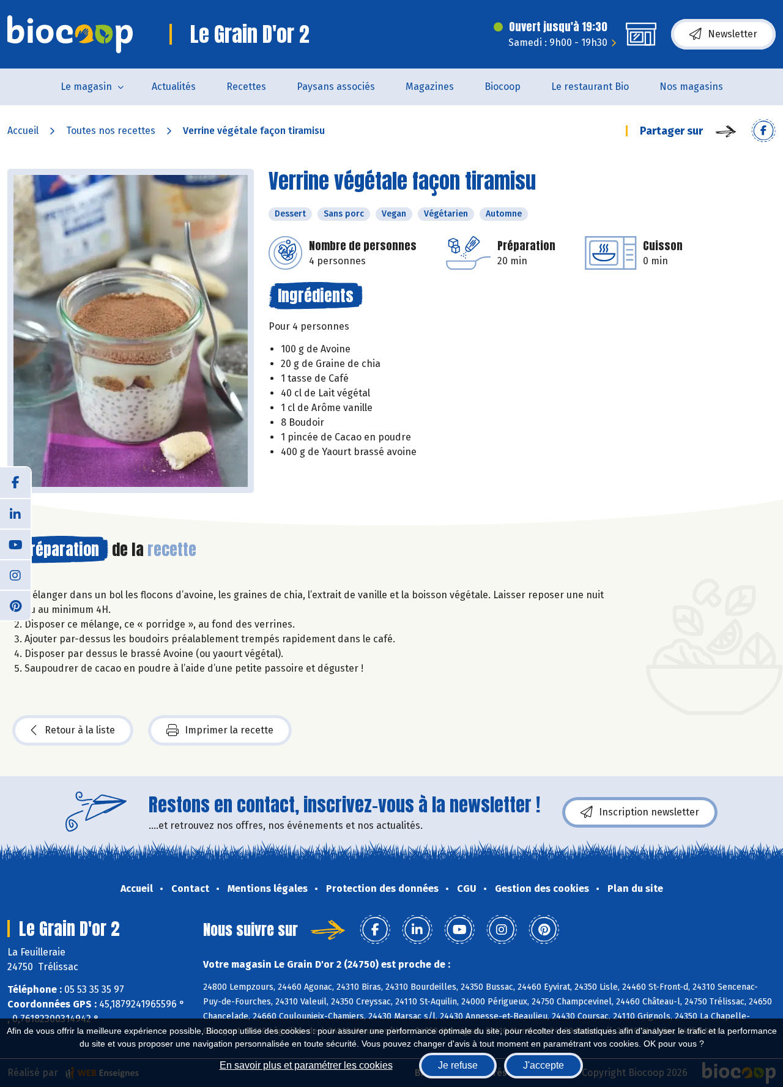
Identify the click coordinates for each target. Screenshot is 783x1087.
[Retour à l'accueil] (70, 34)
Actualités (174, 86)
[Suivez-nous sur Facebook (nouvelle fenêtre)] (15, 482)
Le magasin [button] (86, 86)
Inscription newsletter (649, 812)
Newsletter (732, 34)
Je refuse (458, 1065)
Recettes (246, 86)
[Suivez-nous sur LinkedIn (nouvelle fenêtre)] (15, 513)
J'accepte (543, 1065)
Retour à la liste (80, 730)
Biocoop (502, 86)
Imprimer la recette (229, 730)
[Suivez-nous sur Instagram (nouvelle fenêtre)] (15, 574)
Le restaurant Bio (590, 86)
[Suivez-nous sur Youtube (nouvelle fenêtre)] (15, 544)
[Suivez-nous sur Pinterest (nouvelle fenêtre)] (15, 605)
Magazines (430, 86)
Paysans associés (336, 86)
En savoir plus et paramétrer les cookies (306, 1065)
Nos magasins (691, 86)
